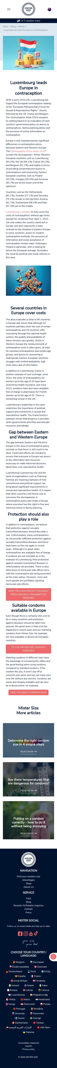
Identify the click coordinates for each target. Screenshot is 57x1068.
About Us (29, 887)
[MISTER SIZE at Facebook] (20, 933)
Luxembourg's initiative (18, 212)
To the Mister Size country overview (28, 649)
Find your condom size (28, 876)
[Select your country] (49, 9)
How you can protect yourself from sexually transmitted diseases (28, 594)
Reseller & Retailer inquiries (29, 905)
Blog (13, 26)
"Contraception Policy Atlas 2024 (27, 151)
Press (29, 912)
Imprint (28, 1046)
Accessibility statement (28, 1042)
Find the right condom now (28, 692)
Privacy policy (28, 1049)
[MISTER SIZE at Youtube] (31, 933)
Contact (29, 909)
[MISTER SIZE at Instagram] (26, 933)
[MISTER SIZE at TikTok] (36, 933)
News (21, 26)
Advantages (28, 880)
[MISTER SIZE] (28, 859)
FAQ (28, 898)
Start (5, 26)
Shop (28, 883)
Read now (27, 751)
